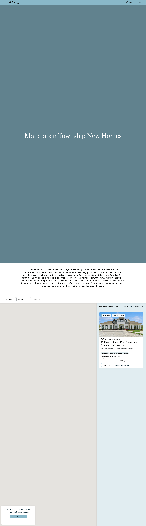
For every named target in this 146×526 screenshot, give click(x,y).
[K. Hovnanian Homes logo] (14, 2)
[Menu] (4, 2)
